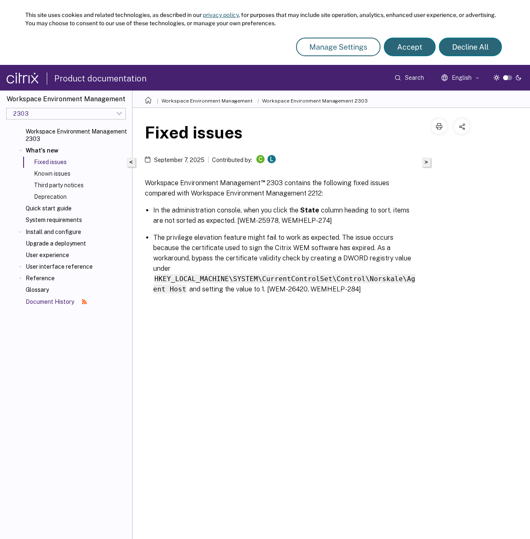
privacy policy (220, 15)
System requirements (54, 220)
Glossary (37, 289)
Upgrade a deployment (56, 243)
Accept (409, 47)
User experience (47, 255)
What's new (42, 150)
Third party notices (59, 185)
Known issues (52, 173)
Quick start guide (49, 208)
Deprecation (50, 196)
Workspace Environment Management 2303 (76, 135)
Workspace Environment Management (207, 101)
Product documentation (100, 78)
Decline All (470, 47)
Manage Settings (338, 47)
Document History (50, 301)
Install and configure (53, 232)
